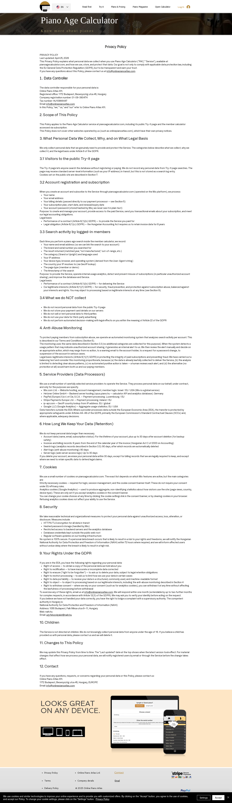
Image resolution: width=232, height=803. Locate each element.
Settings (204, 797)
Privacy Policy (102, 799)
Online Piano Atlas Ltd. (88, 773)
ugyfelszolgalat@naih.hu (59, 615)
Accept (218, 797)
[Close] (228, 797)
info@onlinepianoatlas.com (121, 71)
